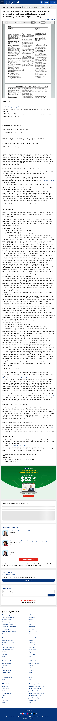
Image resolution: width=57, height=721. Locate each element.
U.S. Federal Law (7, 661)
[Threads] (30, 713)
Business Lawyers (7, 619)
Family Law (31, 629)
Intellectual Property (8, 647)
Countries (5, 700)
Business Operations (8, 642)
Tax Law (4, 654)
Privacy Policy (46, 716)
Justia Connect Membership (36, 686)
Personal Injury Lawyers (9, 631)
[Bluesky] (32, 713)
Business (5, 638)
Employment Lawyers (8, 624)
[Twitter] (34, 713)
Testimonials (32, 700)
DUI (29, 624)
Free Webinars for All (10, 527)
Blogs (30, 652)
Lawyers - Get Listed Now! (28, 600)
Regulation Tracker (9, 6)
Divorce (30, 622)
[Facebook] (25, 713)
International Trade (7, 649)
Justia (2, 6)
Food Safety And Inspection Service (36, 6)
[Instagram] (27, 713)
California (31, 670)
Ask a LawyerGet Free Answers (8, 573)
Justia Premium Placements (36, 691)
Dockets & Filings (7, 677)
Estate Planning (32, 626)
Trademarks (5, 698)
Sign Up (53, 2)
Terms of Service (36, 716)
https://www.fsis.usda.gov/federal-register (18, 378)
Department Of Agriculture (20, 6)
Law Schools (32, 638)
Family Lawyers (6, 629)
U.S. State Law (33, 661)
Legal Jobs (5, 686)
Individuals (32, 615)
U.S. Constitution (7, 663)
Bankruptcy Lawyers (8, 617)
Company (25, 716)
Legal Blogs (5, 688)
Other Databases (7, 684)
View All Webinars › (28, 559)
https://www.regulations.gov (24, 202)
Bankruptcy (31, 617)
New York (31, 675)
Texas (30, 677)
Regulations (5, 668)
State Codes (31, 665)
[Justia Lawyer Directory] (36, 713)
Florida (30, 672)
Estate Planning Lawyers (9, 626)
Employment (5, 645)
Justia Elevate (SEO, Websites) (36, 693)
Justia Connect (10, 716)
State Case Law (32, 668)
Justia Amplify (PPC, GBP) (35, 695)
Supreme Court (6, 670)
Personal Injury (32, 631)
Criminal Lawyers (7, 622)
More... (4, 634)
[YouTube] (23, 713)
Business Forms (6, 691)
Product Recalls (6, 693)
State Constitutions (33, 663)
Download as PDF (50, 19)
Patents (4, 695)
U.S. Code (4, 665)
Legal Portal (18, 716)
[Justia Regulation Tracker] (12, 2)
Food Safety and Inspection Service (15, 107)
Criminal (30, 619)
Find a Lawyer (7, 588)
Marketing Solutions (35, 684)
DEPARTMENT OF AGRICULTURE (14, 105)
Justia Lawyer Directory (34, 688)
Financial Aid (31, 645)
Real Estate (5, 652)
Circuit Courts (6, 672)
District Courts (6, 675)
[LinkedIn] (21, 713)
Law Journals (32, 649)
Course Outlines (32, 647)
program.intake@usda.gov (19, 445)
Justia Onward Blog (33, 698)
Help (30, 716)
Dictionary (31, 640)
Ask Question (28, 580)
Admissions (31, 642)
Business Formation (7, 640)
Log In (46, 2)
